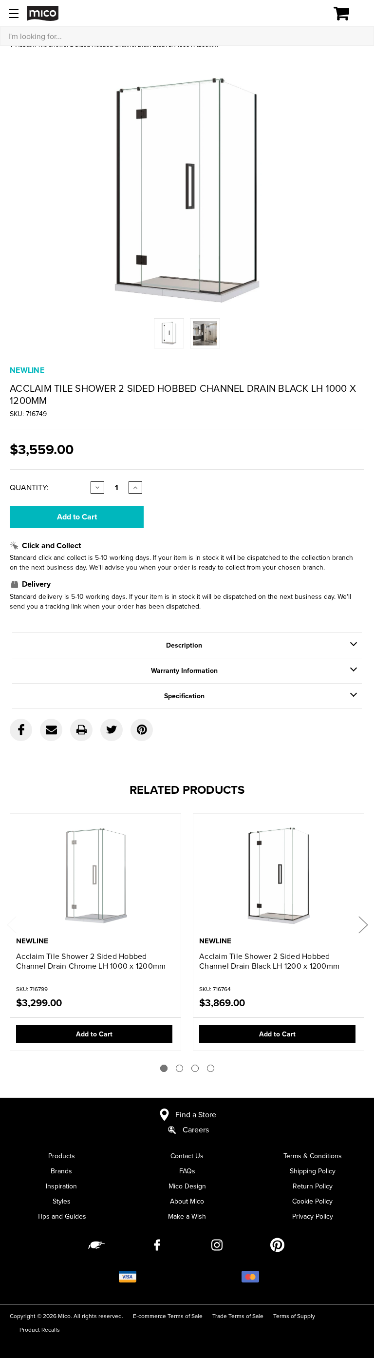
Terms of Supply (294, 1316)
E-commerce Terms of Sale (168, 1316)
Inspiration (61, 1186)
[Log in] (308, 13)
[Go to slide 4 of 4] (210, 1068)
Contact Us (187, 1156)
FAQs (187, 1171)
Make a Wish (187, 1216)
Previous (11, 924)
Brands (61, 1171)
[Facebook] (21, 730)
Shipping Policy (313, 1171)
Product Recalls (39, 1329)
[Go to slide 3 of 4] (195, 1068)
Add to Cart (94, 1034)
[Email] (51, 730)
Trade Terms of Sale (237, 1316)
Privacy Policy (312, 1216)
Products (61, 1156)
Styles (62, 1201)
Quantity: (29, 487)
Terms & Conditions (312, 1156)
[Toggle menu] (13, 13)
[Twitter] (111, 730)
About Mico (187, 1201)
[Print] (81, 730)
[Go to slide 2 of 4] (179, 1068)
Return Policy (313, 1186)
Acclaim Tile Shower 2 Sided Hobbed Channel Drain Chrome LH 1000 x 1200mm (91, 961)
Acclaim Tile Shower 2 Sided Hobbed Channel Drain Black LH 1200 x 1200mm (269, 961)
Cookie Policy (312, 1201)
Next (363, 924)
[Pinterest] (142, 730)
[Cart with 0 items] (347, 13)
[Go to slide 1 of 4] (164, 1068)
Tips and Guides (61, 1216)
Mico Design (187, 1186)
